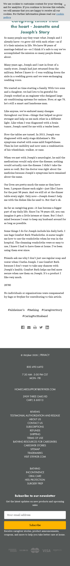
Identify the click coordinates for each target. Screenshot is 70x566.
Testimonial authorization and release (35, 415)
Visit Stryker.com (35, 456)
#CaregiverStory (51, 310)
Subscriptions (35, 426)
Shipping (35, 434)
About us (35, 419)
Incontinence (35, 472)
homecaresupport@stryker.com (35, 389)
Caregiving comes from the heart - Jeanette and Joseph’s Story (35, 26)
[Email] (29, 327)
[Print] (35, 327)
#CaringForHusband (35, 316)
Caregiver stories (35, 445)
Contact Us (35, 423)
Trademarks (35, 452)
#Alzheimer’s (16, 310)
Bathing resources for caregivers (35, 441)
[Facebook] (22, 327)
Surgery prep (35, 483)
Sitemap (35, 449)
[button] (65, 5)
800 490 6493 (35, 366)
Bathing (35, 468)
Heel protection (35, 479)
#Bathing (33, 310)
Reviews (35, 411)
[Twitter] (41, 327)
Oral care (35, 476)
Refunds (35, 430)
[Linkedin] (47, 327)
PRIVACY (44, 355)
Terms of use (35, 438)
